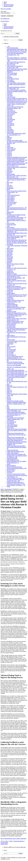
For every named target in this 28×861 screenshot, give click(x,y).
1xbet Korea (10, 120)
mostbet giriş (10, 290)
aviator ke (9, 153)
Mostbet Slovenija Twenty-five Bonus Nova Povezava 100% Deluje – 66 (16, 308)
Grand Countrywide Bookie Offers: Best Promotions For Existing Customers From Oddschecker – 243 (17, 230)
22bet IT (9, 139)
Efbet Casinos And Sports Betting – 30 (16, 217)
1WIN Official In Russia (13, 78)
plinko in (9, 389)
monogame (9, 261)
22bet (8, 136)
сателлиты (9, 472)
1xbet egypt (10, 115)
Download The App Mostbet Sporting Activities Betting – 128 (16, 215)
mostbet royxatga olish (12, 306)
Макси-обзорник (11, 465)
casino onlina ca (11, 198)
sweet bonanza (10, 420)
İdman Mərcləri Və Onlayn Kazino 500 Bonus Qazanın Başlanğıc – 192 (16, 236)
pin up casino (10, 353)
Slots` (8, 408)
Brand (8, 189)
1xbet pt (9, 126)
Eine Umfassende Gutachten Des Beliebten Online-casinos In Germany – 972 (16, 220)
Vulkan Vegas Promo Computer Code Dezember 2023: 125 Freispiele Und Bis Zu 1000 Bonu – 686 (17, 456)
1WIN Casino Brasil (12, 73)
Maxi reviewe (10, 248)
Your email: (3, 11)
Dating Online (10, 212)
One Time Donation (9, 26)
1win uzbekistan (11, 81)
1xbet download (11, 113)
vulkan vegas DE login (12, 450)
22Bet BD (9, 137)
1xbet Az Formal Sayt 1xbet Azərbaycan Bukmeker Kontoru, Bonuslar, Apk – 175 (17, 99)
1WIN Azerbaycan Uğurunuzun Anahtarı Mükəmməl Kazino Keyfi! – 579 (17, 69)
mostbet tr (9, 310)
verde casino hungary (12, 424)
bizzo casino (10, 182)
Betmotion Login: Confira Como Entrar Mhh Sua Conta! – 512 (16, 176)
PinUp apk (9, 385)
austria (8, 144)
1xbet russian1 (10, 132)
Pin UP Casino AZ (11, 355)
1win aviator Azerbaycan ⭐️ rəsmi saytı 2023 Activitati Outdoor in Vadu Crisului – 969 (17, 59)
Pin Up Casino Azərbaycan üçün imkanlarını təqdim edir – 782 (15, 357)
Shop (5, 25)
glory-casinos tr (10, 227)
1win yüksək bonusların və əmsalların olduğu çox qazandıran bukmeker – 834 (16, 90)
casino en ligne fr (11, 196)
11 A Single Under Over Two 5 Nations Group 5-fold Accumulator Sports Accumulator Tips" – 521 (16, 53)
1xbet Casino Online (12, 112)
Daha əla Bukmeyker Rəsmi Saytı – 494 (17, 207)
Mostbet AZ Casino (11, 273)
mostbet (9, 266)
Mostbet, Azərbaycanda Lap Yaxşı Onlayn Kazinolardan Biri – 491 (15, 322)
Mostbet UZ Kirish (11, 311)
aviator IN (9, 151)
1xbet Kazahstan (11, 119)
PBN (8, 345)
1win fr (8, 76)
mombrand (9, 252)
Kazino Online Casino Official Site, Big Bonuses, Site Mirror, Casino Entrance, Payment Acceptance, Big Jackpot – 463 (17, 241)
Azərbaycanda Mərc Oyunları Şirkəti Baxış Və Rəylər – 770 (16, 165)
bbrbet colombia (11, 174)
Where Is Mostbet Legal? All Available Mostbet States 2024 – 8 (16, 462)
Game (8, 226)
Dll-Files (9, 213)
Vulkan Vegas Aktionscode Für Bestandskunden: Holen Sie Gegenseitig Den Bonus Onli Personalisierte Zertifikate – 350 (17, 442)
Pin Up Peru (10, 380)
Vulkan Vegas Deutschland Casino (15, 451)
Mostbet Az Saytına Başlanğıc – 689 (16, 278)
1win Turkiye (10, 80)
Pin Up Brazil (10, 352)
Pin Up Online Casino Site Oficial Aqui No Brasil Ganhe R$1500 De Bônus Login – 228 (16, 377)
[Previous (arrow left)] (2, 430)
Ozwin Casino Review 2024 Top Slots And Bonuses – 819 (16, 341)
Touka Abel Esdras (18, 841)
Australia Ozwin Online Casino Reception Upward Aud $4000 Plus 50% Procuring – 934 (17, 142)
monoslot (9, 262)
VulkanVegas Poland (12, 458)
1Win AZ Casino (11, 64)
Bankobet (9, 172)
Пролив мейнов (11, 469)
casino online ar (11, 199)
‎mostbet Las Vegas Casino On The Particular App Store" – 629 (15, 301)
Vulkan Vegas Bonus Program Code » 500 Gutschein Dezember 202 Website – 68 (17, 447)
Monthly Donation (8, 28)
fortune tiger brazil (11, 224)
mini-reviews (10, 251)
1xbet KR (9, 122)
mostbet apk (10, 271)
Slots (8, 406)
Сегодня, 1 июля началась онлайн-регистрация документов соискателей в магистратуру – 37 (17, 475)
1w (7, 56)
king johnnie (10, 244)
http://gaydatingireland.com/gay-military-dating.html (13, 838)
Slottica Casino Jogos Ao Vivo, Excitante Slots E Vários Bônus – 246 (17, 410)
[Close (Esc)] (19, 1)
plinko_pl (9, 392)
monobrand (9, 258)
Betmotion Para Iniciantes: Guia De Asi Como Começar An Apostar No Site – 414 (16, 180)
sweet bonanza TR (11, 422)
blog (8, 184)
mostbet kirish (10, 299)
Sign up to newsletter (6, 8)
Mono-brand (10, 256)
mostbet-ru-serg (10, 317)
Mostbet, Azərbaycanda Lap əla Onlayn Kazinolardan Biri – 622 (16, 319)
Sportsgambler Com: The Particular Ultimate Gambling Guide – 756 (15, 418)
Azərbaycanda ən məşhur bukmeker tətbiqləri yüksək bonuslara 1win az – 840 (17, 162)
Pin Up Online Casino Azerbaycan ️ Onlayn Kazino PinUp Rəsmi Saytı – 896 (17, 373)
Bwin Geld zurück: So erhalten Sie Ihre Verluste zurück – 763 (16, 191)
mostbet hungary (11, 293)
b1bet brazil (10, 171)
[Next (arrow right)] (25, 430)
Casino (8, 193)
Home (5, 24)
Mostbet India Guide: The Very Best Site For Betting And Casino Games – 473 (17, 295)
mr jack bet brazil (11, 325)
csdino (8, 206)
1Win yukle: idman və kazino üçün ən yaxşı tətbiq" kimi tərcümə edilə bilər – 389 (16, 84)
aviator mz (9, 154)
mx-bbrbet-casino (11, 327)
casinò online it (10, 200)
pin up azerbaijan (11, 350)
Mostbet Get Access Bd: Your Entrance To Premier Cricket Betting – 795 (16, 288)
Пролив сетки (10, 471)
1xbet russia (10, 129)
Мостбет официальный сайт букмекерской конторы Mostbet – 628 (16, 467)
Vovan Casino (10, 427)
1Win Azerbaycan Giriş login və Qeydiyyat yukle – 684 (15, 66)
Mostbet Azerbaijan (11, 279)
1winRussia (10, 92)
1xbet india (9, 118)
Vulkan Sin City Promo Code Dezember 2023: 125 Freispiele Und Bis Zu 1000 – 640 (17, 430)
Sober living (10, 416)
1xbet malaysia (10, 123)
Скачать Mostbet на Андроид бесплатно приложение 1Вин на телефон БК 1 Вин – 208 (15, 479)
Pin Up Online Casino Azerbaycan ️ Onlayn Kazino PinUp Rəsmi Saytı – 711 (17, 370)
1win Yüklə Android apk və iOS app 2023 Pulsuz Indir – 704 (16, 87)
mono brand (10, 254)
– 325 (8, 46)
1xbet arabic (10, 95)
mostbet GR (10, 292)
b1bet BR (9, 170)
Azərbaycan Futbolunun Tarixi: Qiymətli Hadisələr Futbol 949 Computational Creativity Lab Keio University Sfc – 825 (17, 159)
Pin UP (8, 348)
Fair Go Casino (10, 223)
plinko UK (9, 391)
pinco (8, 384)
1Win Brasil (10, 71)
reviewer (9, 399)
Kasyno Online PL (11, 238)
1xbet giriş (9, 116)
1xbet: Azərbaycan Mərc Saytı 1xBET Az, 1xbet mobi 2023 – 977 (16, 134)
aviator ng (9, 156)
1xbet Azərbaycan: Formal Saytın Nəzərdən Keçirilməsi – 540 (15, 107)
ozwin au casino (11, 339)
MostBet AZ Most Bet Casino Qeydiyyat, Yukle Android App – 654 (17, 275)
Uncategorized (10, 423)
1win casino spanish (12, 74)
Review (9, 396)
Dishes (8, 486)
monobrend (9, 259)
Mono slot (9, 255)
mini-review (10, 249)
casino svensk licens (12, 202)
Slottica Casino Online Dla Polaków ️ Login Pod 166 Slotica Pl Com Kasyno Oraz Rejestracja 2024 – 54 (16, 414)
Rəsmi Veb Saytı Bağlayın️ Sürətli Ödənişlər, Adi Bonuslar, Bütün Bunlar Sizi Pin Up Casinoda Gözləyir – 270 (16, 402)
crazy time (9, 205)
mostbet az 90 (10, 272)
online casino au (11, 335)
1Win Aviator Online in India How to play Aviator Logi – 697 (16, 62)
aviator (8, 146)
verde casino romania (12, 426)
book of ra (9, 185)
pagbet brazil (10, 343)
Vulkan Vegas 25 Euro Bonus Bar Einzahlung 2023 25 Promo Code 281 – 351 (16, 435)
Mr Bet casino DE (11, 324)
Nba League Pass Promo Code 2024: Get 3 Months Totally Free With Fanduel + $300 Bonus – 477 (17, 330)
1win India (9, 77)
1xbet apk (9, 94)
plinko (8, 388)
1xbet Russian (10, 130)
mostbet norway (11, 303)
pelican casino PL (11, 346)
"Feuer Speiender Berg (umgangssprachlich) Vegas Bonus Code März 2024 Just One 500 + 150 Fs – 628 (17, 49)
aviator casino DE (11, 149)
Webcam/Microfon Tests (13, 460)
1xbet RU (9, 127)
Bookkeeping (10, 188)
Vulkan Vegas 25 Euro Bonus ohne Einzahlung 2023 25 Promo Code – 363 (16, 438)
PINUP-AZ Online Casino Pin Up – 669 (17, 387)
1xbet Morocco (10, 125)
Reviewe (9, 398)
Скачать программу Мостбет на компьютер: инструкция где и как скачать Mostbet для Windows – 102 (16, 484)
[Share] (23, 1)
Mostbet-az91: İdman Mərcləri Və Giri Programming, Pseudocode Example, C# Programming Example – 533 (17, 314)
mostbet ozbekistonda (12, 304)
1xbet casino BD (11, 111)
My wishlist (3, 18)
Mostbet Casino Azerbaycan (14, 286)
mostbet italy (10, 297)
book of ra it (10, 186)
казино (8, 464)
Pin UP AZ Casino (11, 349)
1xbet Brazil (10, 109)
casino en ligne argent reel (13, 195)
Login (7, 18)
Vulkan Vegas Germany (13, 453)
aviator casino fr (11, 150)
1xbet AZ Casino (11, 97)
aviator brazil (10, 147)
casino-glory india (11, 203)
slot (8, 405)
